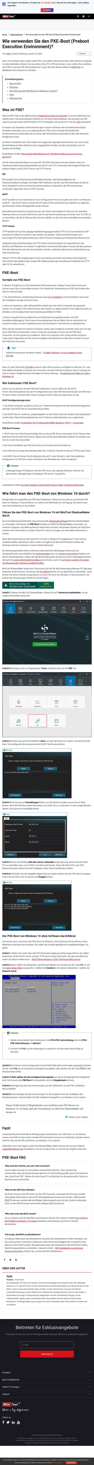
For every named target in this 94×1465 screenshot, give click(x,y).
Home (4, 34)
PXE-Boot (13, 87)
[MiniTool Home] (9, 16)
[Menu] (89, 16)
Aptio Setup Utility (14, 968)
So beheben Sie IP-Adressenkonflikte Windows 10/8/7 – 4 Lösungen (52, 423)
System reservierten (68, 554)
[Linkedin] (13, 1423)
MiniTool (76, 67)
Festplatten (57, 297)
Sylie (8, 54)
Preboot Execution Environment (52, 116)
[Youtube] (18, 1423)
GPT (51, 1203)
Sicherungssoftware (58, 521)
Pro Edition (44, 571)
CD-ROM (29, 367)
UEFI (79, 122)
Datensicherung (16, 34)
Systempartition (43, 554)
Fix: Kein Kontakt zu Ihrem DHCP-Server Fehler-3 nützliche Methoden (52, 485)
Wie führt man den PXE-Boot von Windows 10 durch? (33, 91)
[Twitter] (8, 1423)
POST (7, 1200)
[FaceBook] (3, 1423)
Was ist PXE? (15, 83)
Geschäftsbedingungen (54, 1435)
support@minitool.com (12, 1149)
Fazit (11, 94)
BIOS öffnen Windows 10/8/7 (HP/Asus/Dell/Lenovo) (56, 959)
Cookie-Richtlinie (57, 1462)
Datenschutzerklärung (39, 1435)
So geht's (47, 10)
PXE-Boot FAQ (15, 98)
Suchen (78, 16)
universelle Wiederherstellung (27, 560)
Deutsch (82, 54)
